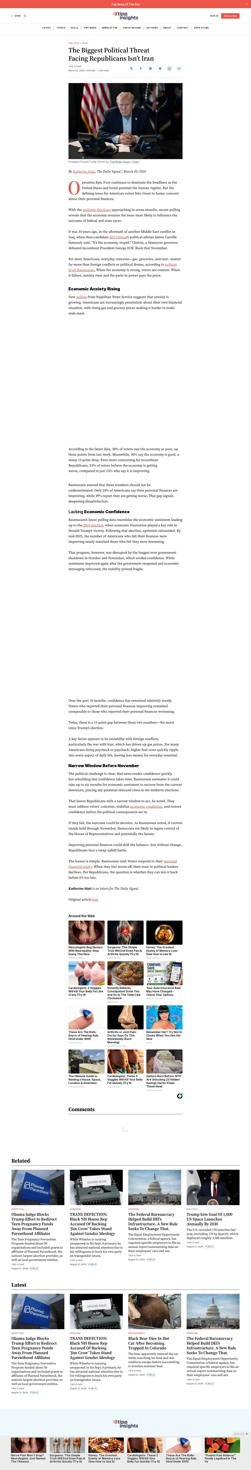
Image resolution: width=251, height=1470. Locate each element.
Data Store (201, 27)
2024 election (92, 525)
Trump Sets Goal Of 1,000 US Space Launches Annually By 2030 (209, 1219)
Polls (74, 27)
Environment (136, 1333)
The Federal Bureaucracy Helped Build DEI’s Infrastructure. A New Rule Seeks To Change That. (153, 1221)
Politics (73, 43)
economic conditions (146, 806)
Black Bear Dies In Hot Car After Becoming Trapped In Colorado (148, 1343)
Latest (46, 27)
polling (81, 296)
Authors (152, 27)
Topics (61, 27)
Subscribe (230, 15)
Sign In (214, 16)
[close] (247, 4)
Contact (183, 27)
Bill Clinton (118, 237)
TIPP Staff (75, 66)
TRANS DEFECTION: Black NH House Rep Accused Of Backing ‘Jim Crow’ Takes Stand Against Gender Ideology (92, 1223)
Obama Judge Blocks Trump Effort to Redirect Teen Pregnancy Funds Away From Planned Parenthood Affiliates (34, 1223)
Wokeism (75, 1209)
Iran (85, 43)
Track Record (132, 27)
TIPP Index (90, 27)
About (167, 27)
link (95, 899)
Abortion (17, 1209)
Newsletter (109, 27)
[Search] (25, 16)
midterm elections (97, 209)
